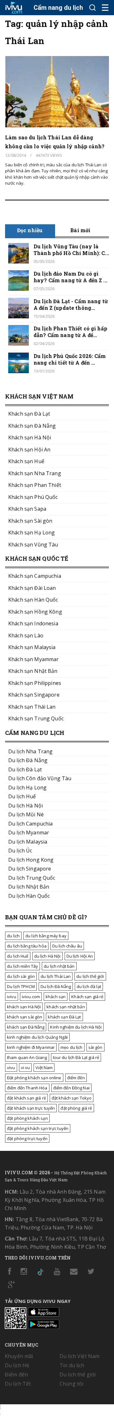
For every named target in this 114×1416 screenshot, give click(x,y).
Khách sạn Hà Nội (29, 437)
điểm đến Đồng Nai (71, 1088)
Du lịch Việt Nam (79, 1356)
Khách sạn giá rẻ (87, 996)
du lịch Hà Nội (47, 956)
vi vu (25, 1067)
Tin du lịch (72, 1365)
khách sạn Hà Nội (24, 1007)
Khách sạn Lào (25, 635)
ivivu (11, 996)
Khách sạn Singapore (34, 694)
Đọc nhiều (29, 230)
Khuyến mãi (19, 1356)
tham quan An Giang (27, 1057)
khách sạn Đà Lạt (64, 1017)
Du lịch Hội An (79, 956)
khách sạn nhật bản (66, 1007)
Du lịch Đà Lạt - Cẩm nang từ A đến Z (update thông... (71, 304)
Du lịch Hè (17, 1365)
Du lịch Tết (18, 1383)
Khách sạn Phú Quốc (33, 497)
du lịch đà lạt (89, 986)
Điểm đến (16, 1374)
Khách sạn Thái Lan (32, 706)
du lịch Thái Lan (56, 976)
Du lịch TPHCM (21, 986)
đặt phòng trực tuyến (27, 1138)
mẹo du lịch (71, 1047)
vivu (11, 1067)
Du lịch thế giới (78, 1374)
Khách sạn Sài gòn (30, 520)
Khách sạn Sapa (27, 508)
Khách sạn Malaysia (32, 647)
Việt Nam (44, 1067)
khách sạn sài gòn (24, 1017)
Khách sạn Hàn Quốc (33, 599)
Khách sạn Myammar (33, 659)
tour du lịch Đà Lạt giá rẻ (76, 1057)
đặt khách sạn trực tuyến (31, 1108)
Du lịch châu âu (67, 946)
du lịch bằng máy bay (45, 936)
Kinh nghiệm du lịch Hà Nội (76, 1027)
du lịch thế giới (90, 976)
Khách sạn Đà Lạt (29, 413)
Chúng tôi (71, 1383)
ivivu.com (31, 996)
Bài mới (80, 230)
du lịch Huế (17, 956)
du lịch (13, 936)
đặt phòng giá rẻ (76, 1108)
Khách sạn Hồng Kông (35, 611)
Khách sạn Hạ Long (31, 532)
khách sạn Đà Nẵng (25, 1027)
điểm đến (76, 1078)
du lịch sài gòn (21, 976)
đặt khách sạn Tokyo (72, 1098)
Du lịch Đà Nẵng (56, 986)
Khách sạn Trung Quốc (36, 718)
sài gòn (95, 1047)
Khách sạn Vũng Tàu (33, 544)
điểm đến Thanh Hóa (27, 1088)
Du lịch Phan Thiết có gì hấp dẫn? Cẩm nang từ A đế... (70, 331)
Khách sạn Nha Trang (34, 473)
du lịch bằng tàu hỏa (27, 946)
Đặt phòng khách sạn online (34, 1078)
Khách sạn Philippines (34, 682)
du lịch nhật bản (59, 966)
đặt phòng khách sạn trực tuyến (37, 1128)
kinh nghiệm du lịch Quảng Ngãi (37, 1037)
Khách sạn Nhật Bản (33, 670)
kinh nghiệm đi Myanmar (31, 1047)
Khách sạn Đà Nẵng (32, 425)
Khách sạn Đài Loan (32, 587)
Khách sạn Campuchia (34, 575)
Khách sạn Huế (26, 461)
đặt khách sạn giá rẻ (26, 1098)
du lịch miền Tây (22, 966)
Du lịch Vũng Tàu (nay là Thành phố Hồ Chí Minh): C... (71, 249)
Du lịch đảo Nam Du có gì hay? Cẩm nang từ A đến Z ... (70, 277)
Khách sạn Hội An (29, 449)
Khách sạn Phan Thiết (34, 485)
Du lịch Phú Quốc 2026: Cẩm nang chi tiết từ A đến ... (70, 359)
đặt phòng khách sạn (27, 1118)
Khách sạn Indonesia (33, 623)
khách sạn (56, 996)
